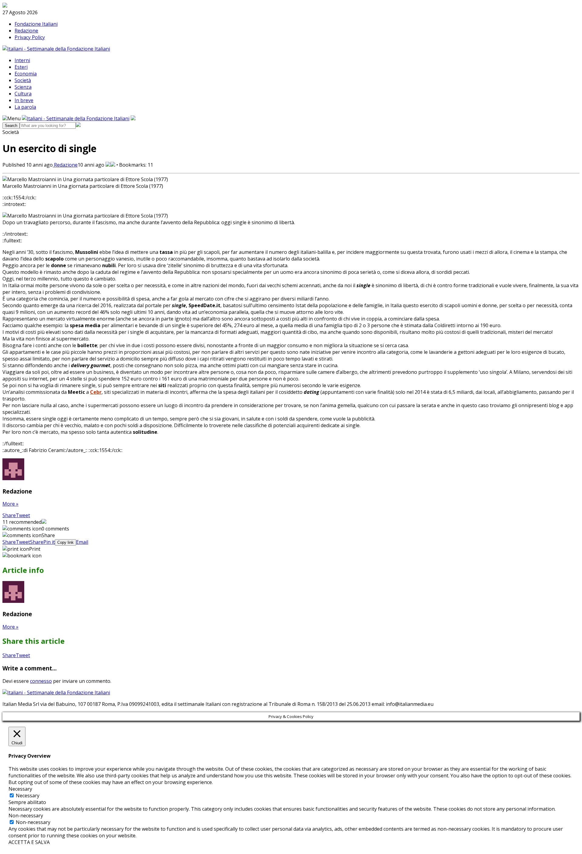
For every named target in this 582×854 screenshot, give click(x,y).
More (10, 503)
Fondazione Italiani (36, 24)
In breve (24, 100)
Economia (26, 73)
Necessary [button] (20, 789)
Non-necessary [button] (25, 815)
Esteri (21, 67)
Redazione (26, 30)
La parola (25, 107)
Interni (22, 60)
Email (82, 542)
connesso (41, 681)
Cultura (23, 93)
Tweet (23, 515)
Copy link (65, 542)
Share (9, 515)
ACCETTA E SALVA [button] (29, 842)
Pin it (49, 542)
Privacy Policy (30, 37)
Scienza (23, 87)
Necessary (27, 795)
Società (23, 80)
